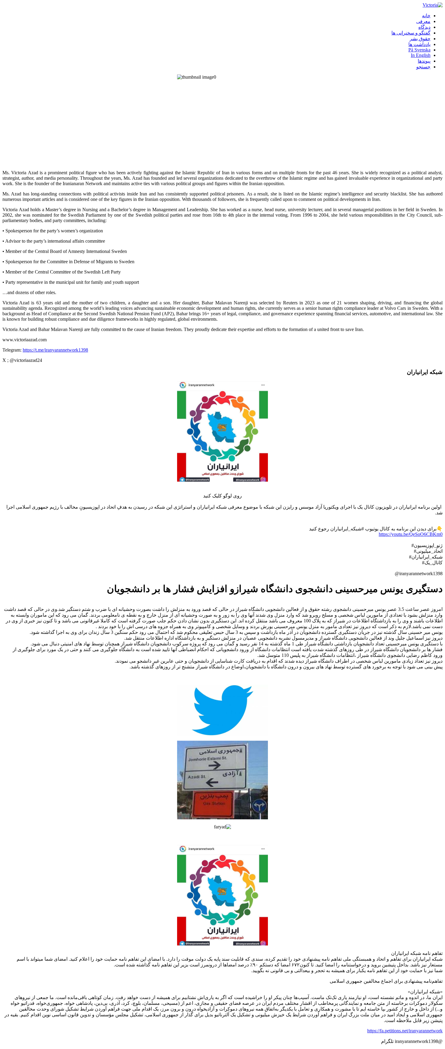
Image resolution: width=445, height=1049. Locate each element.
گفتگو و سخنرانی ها (410, 32)
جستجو (423, 66)
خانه (426, 15)
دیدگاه (424, 27)
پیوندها (424, 61)
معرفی (423, 21)
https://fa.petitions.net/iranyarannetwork (405, 1030)
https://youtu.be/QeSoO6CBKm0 (411, 534)
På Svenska (419, 49)
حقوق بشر (420, 38)
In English (420, 55)
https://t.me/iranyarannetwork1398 (55, 349)
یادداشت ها (419, 44)
